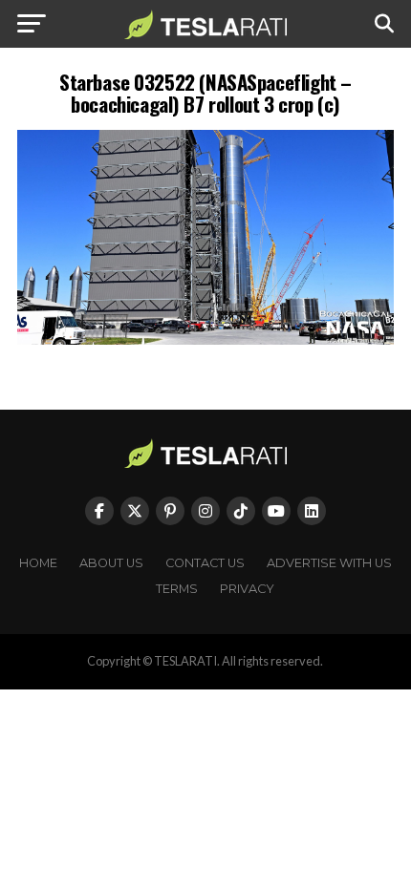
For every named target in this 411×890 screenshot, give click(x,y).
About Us (111, 563)
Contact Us (205, 563)
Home (38, 563)
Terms (177, 589)
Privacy (247, 589)
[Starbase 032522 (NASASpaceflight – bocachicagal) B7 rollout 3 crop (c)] (205, 339)
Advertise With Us (329, 563)
